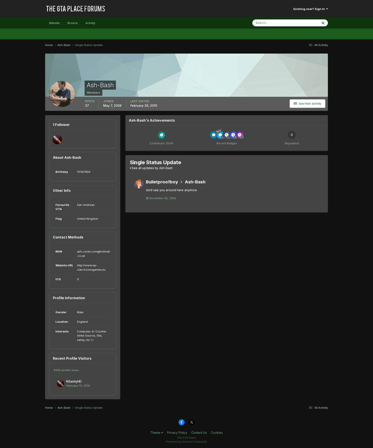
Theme (155, 432)
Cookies (217, 432)
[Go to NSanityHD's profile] (57, 139)
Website (54, 23)
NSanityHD (74, 381)
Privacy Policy (177, 432)
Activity (90, 23)
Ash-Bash (195, 181)
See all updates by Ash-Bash (152, 168)
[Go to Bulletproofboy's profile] (139, 183)
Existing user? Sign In (309, 9)
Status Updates (303, 22)
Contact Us (199, 432)
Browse (73, 23)
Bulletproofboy (162, 181)
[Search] (323, 22)
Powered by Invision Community (186, 441)
